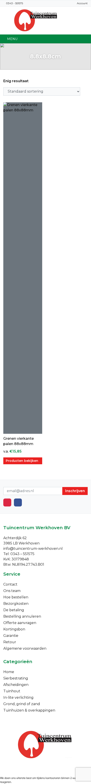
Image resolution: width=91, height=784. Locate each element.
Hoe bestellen (15, 597)
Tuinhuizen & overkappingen (29, 710)
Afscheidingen (15, 685)
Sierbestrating (15, 678)
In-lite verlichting (18, 697)
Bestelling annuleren (22, 616)
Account (82, 3)
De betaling (13, 610)
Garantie (10, 636)
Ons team (12, 591)
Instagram (7, 502)
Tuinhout (11, 691)
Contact (10, 584)
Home (8, 672)
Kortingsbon (14, 629)
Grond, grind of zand (21, 704)
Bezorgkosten (15, 603)
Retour (9, 642)
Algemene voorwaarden (24, 648)
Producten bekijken (22, 461)
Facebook (18, 502)
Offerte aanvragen (19, 623)
